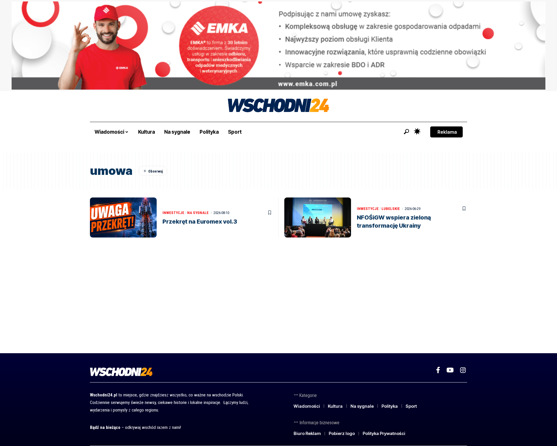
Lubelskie (390, 208)
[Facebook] (438, 370)
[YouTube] (450, 370)
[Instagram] (463, 370)
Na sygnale (198, 213)
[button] (406, 131)
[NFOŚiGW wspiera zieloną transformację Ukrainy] (317, 217)
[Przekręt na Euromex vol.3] (123, 217)
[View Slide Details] (278, 45)
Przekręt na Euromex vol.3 (199, 221)
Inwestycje (173, 213)
